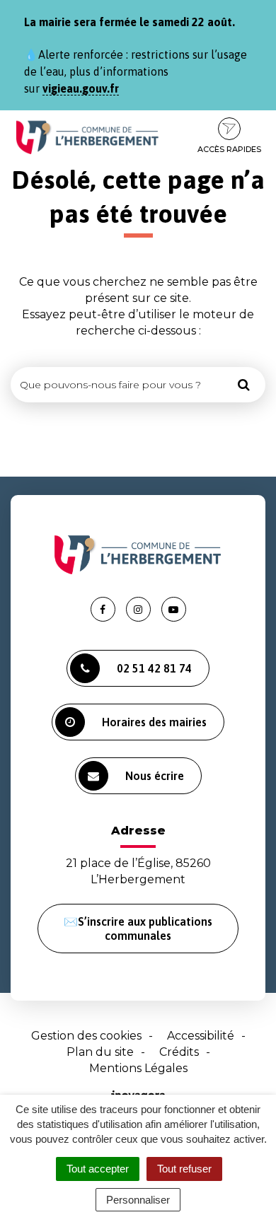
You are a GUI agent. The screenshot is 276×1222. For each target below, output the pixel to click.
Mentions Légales (138, 1068)
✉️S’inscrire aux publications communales (138, 928)
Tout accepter (98, 1169)
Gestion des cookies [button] (86, 1035)
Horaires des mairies (154, 722)
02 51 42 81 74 (154, 668)
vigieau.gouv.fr (80, 88)
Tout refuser (184, 1169)
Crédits (179, 1052)
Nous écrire (154, 775)
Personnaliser (138, 1200)
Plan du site (100, 1052)
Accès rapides (229, 149)
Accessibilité (200, 1035)
